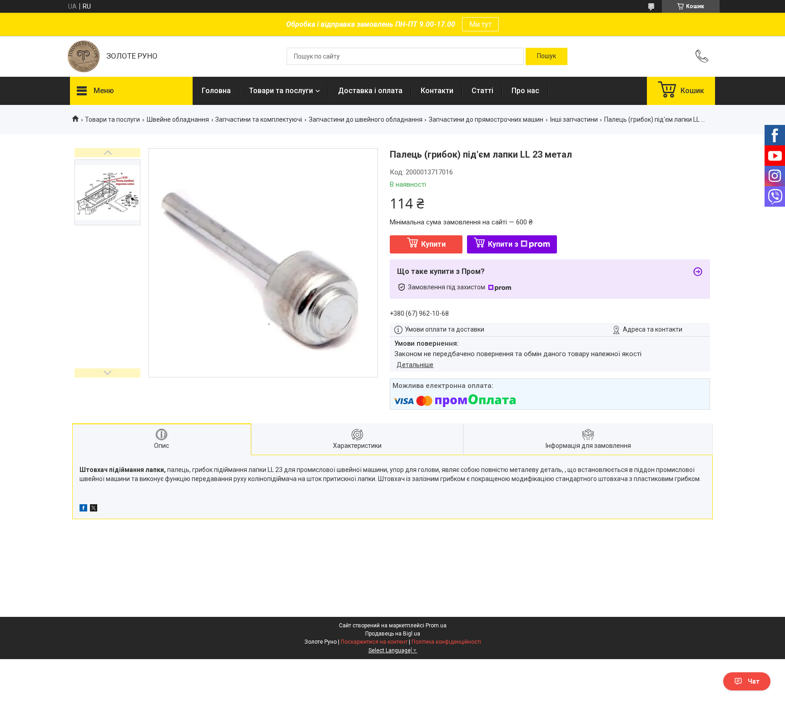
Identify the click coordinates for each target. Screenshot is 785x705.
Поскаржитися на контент (374, 642)
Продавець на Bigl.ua (392, 634)
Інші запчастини (574, 119)
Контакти (437, 90)
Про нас (525, 90)
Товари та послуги (281, 90)
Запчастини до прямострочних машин (486, 119)
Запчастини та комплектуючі (258, 119)
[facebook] (83, 509)
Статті (482, 90)
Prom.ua (436, 625)
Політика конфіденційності (446, 642)
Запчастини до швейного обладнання (365, 119)
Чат (754, 681)
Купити (433, 244)
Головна (216, 90)
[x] (93, 509)
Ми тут (480, 24)
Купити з (503, 244)
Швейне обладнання (178, 119)
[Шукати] (546, 56)
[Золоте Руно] (83, 56)
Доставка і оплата (370, 90)
